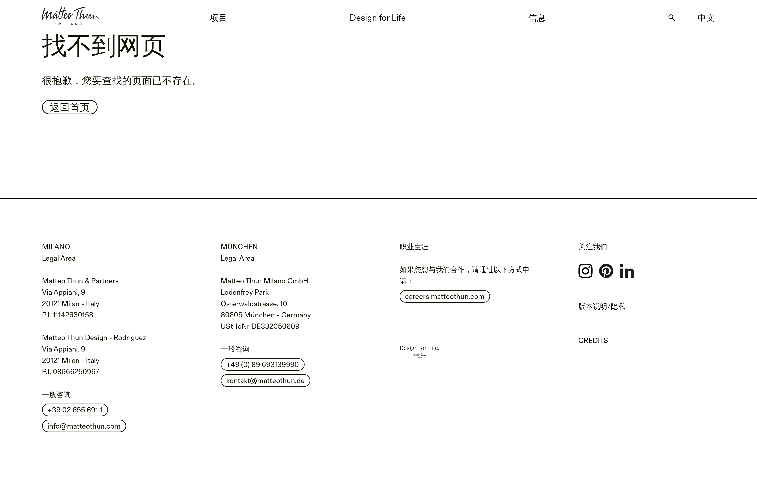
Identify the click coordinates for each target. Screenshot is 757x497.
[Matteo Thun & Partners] (70, 14)
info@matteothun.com (84, 426)
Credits (593, 340)
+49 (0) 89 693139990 (262, 364)
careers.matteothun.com (445, 296)
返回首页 (70, 107)
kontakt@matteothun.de (265, 380)
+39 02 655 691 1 (75, 410)
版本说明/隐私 (601, 306)
